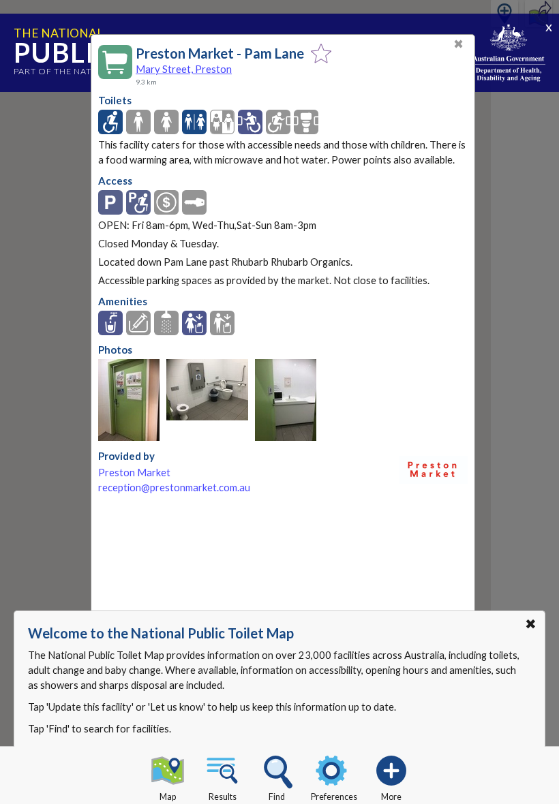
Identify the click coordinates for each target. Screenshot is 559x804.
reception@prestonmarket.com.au (174, 487)
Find (277, 797)
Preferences (334, 797)
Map (168, 797)
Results (223, 797)
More (391, 797)
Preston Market (134, 472)
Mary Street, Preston (184, 69)
